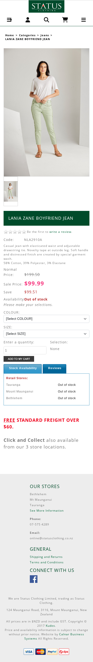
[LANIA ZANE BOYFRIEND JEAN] (46, 112)
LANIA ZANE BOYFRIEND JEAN (27, 39)
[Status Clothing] (46, 6)
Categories (27, 35)
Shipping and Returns (46, 557)
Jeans (45, 35)
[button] (9, 20)
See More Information (47, 511)
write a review (60, 232)
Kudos (50, 626)
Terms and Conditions (47, 562)
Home (9, 35)
